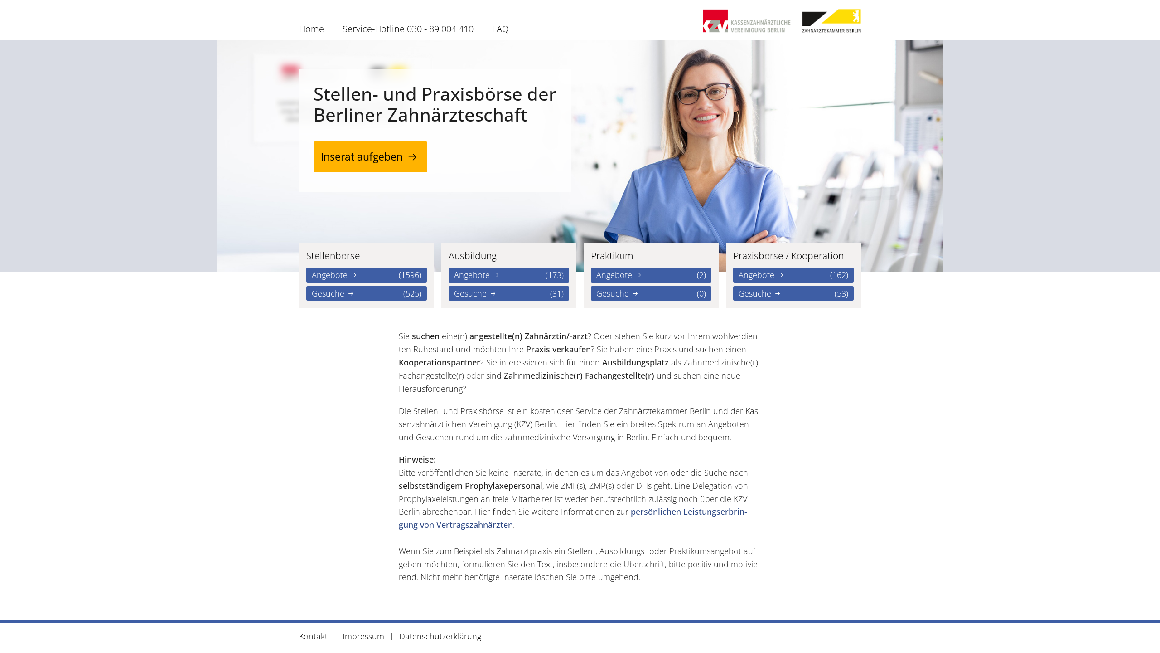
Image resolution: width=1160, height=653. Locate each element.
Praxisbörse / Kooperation (788, 255)
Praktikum (612, 255)
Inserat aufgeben (362, 157)
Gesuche (366, 293)
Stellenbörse (333, 255)
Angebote (366, 274)
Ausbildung (473, 255)
